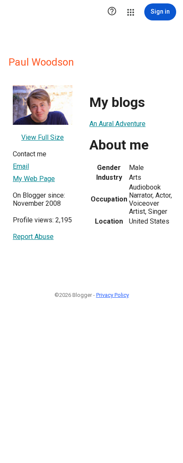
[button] (112, 12)
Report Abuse (33, 237)
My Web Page (34, 179)
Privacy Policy (112, 295)
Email (21, 166)
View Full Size (42, 137)
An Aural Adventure (117, 124)
